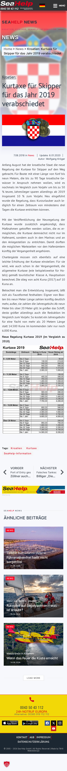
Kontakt (22, 737)
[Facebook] (47, 723)
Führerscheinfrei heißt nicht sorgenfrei (27, 558)
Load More (33, 678)
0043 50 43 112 (31, 707)
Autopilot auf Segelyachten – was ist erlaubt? (32, 606)
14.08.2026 (15, 662)
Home (8, 49)
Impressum (43, 737)
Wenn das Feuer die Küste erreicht (32, 656)
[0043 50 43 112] (32, 699)
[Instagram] (60, 723)
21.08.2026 (15, 566)
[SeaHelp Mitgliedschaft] (33, 492)
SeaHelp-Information (42, 29)
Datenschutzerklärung (33, 741)
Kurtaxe (20, 29)
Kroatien (8, 29)
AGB (32, 737)
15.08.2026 (15, 614)
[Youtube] (53, 728)
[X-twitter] (53, 723)
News (10, 37)
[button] (6, 764)
